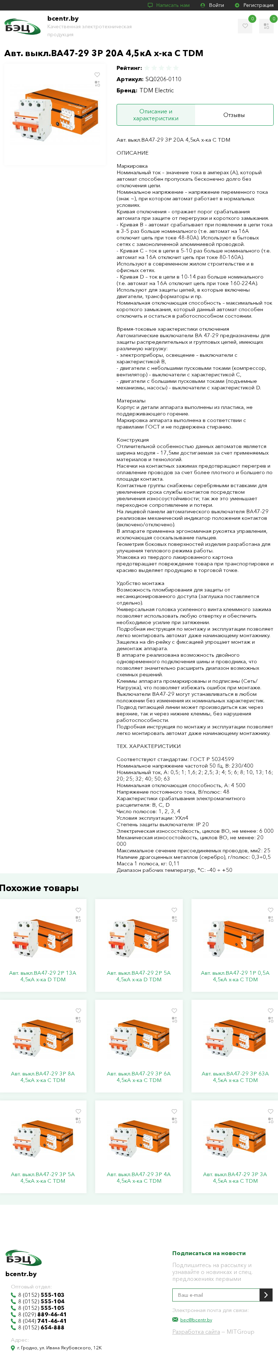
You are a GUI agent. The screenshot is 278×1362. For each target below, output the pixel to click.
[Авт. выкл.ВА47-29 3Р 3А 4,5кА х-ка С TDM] (235, 1138)
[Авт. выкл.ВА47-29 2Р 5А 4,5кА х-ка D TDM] (139, 937)
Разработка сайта (196, 1331)
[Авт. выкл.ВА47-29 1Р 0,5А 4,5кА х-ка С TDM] (235, 937)
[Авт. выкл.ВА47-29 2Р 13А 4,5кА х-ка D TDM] (42, 937)
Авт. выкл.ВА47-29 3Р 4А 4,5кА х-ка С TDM (139, 1177)
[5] (175, 67)
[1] (147, 67)
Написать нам (173, 5)
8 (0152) (41, 1295)
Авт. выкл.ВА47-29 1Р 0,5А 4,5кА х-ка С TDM (235, 976)
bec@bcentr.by (196, 1320)
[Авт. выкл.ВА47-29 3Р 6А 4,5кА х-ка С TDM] (139, 1038)
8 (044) (42, 1321)
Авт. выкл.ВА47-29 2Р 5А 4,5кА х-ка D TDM (139, 976)
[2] (154, 67)
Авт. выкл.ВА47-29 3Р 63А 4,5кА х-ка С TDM (235, 1076)
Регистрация (259, 5)
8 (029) (42, 1314)
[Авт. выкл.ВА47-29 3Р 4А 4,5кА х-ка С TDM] (139, 1138)
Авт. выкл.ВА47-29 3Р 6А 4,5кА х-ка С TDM (139, 1076)
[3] (161, 67)
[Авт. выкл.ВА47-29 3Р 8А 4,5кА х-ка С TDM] (42, 1038)
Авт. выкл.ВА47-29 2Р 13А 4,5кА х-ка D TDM (42, 976)
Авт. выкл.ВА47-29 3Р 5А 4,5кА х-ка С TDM (43, 1177)
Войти (216, 5)
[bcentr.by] (22, 26)
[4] (168, 67)
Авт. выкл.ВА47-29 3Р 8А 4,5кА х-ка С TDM (43, 1076)
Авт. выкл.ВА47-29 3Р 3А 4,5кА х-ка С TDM (235, 1177)
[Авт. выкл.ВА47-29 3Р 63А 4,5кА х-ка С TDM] (235, 1038)
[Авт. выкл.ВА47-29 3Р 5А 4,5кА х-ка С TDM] (42, 1138)
